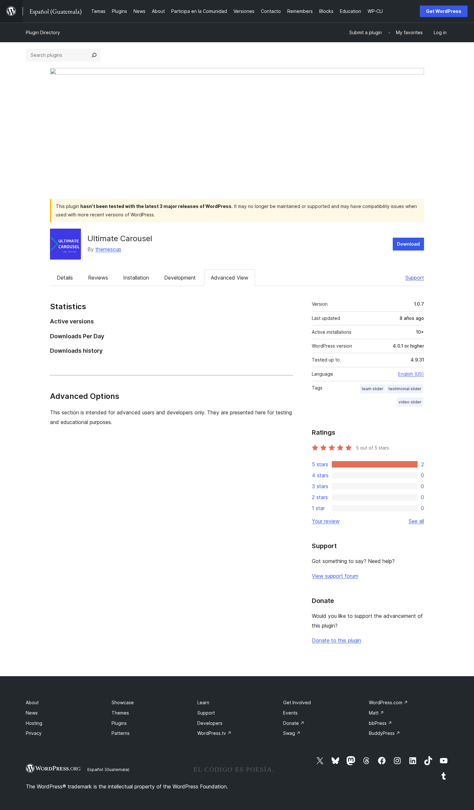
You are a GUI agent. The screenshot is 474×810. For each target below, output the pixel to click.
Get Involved (297, 702)
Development (180, 277)
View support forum (335, 576)
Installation (136, 277)
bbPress (380, 723)
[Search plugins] (94, 55)
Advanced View (229, 277)
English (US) (411, 374)
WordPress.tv (214, 733)
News (32, 713)
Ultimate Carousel (119, 238)
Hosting (34, 723)
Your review (326, 521)
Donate (293, 723)
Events (290, 713)
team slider (372, 388)
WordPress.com (388, 702)
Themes (120, 713)
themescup (108, 249)
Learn (203, 702)
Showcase (123, 702)
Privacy (34, 733)
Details (65, 277)
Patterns (121, 733)
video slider (410, 402)
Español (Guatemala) (108, 769)
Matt (376, 713)
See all (416, 521)
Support (414, 277)
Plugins (119, 723)
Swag (292, 733)
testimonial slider (405, 388)
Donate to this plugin (336, 640)
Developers (209, 723)
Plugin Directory (43, 32)
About (32, 702)
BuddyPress (384, 733)
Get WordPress (443, 11)
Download (408, 244)
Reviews (98, 277)
